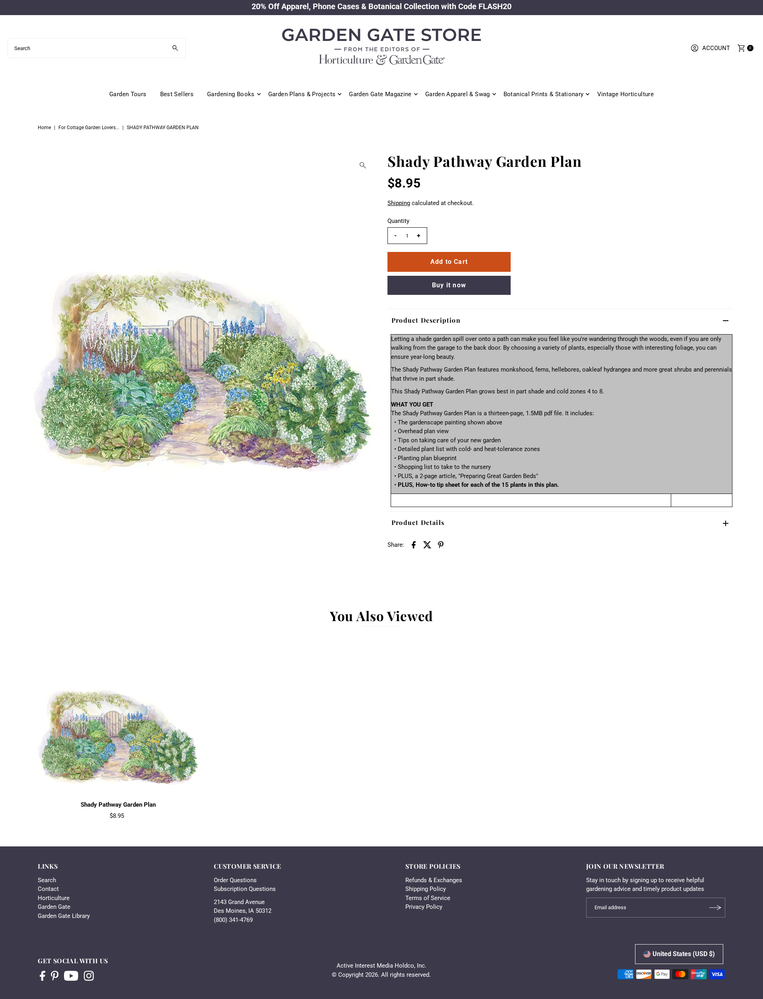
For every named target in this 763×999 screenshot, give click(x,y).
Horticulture (54, 898)
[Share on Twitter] (427, 544)
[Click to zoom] (363, 165)
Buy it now (449, 285)
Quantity (398, 221)
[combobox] (97, 48)
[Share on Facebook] (414, 544)
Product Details (417, 522)
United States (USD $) (684, 954)
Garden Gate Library (64, 916)
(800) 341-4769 (233, 919)
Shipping (398, 203)
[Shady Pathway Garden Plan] (118, 715)
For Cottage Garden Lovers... (88, 127)
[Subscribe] (715, 908)
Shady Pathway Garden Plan (118, 804)
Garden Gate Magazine (380, 94)
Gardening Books (231, 94)
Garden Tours (128, 94)
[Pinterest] (54, 977)
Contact (48, 889)
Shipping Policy (425, 889)
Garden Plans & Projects (302, 94)
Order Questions (235, 880)
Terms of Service (427, 898)
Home (44, 127)
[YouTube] (71, 977)
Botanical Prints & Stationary (544, 94)
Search (47, 880)
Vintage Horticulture (625, 94)
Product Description (426, 320)
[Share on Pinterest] (441, 544)
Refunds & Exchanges (433, 880)
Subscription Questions (245, 889)
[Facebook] (42, 977)
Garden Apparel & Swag (457, 94)
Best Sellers (177, 94)
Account (716, 48)
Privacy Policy (423, 906)
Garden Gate (54, 906)
